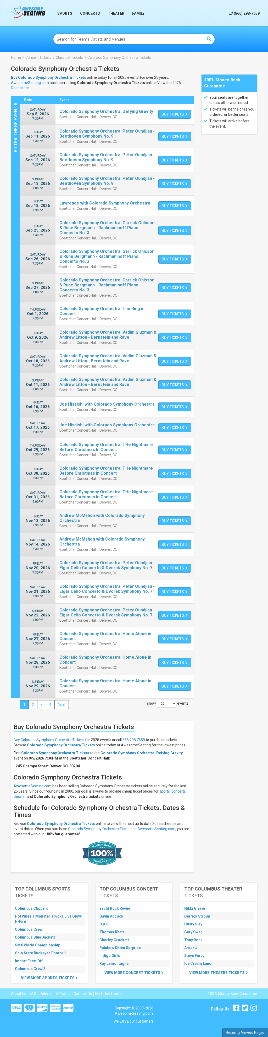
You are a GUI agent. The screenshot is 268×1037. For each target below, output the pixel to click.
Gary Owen (193, 932)
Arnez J (190, 948)
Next (61, 705)
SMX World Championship (37, 945)
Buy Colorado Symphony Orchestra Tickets (49, 740)
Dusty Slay (193, 924)
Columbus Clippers (31, 908)
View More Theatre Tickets (217, 973)
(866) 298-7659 (246, 13)
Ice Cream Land (197, 963)
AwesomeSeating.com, (156, 829)
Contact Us (83, 994)
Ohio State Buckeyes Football (40, 953)
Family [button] (138, 13)
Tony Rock (193, 940)
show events (167, 703)
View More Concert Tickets (132, 973)
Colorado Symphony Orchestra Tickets (61, 745)
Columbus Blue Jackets (35, 937)
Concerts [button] (90, 13)
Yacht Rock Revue (114, 908)
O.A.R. (104, 924)
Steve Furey (194, 956)
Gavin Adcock (111, 916)
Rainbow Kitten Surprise (120, 948)
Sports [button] (64, 13)
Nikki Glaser (194, 908)
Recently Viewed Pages (245, 1032)
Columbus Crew (28, 929)
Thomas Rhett (111, 932)
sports (164, 791)
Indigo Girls (109, 956)
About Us (18, 994)
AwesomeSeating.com (30, 83)
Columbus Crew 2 (30, 969)
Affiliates (63, 994)
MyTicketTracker (109, 994)
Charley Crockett (114, 940)
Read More (20, 88)
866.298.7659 (133, 740)
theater (20, 796)
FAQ (33, 994)
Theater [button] (116, 13)
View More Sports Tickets (48, 978)
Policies (46, 994)
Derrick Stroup (197, 916)
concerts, (179, 791)
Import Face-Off (29, 961)
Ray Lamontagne (114, 963)
